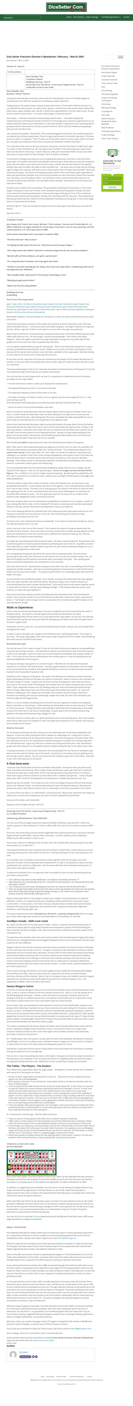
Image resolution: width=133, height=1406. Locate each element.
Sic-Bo (35, 1216)
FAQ (103, 87)
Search (121, 57)
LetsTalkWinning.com (66, 1238)
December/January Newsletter (31, 312)
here (20, 1216)
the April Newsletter (64, 304)
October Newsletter (41, 309)
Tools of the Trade (109, 83)
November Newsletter (76, 309)
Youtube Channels (109, 79)
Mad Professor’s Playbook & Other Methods (109, 121)
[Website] (36, 1356)
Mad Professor (107, 127)
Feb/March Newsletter (33, 304)
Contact (126, 17)
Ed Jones (13, 60)
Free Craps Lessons (109, 138)
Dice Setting (78, 17)
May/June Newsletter (16, 307)
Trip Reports (106, 111)
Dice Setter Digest (109, 72)
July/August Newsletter (51, 307)
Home (68, 17)
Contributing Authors (110, 17)
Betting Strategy (108, 107)
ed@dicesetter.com (82, 1328)
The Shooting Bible (109, 94)
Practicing (105, 104)
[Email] (33, 1356)
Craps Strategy (92, 17)
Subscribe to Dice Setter (43, 1340)
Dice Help (105, 115)
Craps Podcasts (108, 76)
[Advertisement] (66, 34)
